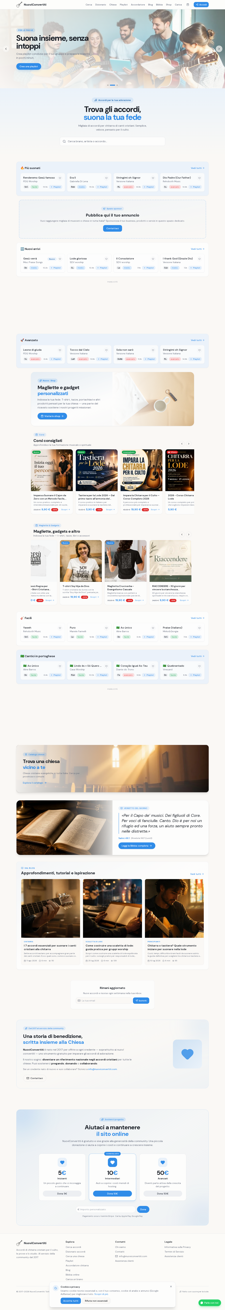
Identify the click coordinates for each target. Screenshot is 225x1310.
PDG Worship (30, 181)
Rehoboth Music (172, 181)
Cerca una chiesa (75, 1256)
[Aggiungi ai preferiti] (60, 178)
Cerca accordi (73, 1247)
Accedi (203, 4)
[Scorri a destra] (189, 444)
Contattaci (112, 228)
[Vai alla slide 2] (110, 85)
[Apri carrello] (187, 4)
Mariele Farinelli (78, 631)
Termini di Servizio (174, 1251)
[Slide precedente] (6, 49)
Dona (143, 1209)
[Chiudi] (171, 1286)
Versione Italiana (125, 181)
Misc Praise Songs (33, 262)
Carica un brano (74, 1279)
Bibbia (159, 4)
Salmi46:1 (124, 838)
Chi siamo (120, 1247)
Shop (169, 4)
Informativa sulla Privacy (178, 1247)
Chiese (113, 4)
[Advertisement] (112, 307)
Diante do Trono (125, 669)
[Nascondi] (220, 1299)
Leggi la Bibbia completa (135, 845)
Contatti (119, 1251)
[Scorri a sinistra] (182, 444)
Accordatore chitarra (77, 1265)
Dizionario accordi (75, 1251)
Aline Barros (122, 631)
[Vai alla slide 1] (108, 85)
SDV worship (77, 262)
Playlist (124, 4)
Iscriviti (143, 1000)
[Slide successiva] (219, 49)
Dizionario (100, 4)
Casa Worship (77, 669)
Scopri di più (101, 1294)
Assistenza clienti (124, 1260)
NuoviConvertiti (35, 1243)
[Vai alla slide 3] (115, 85)
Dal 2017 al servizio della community (46, 1028)
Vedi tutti (196, 168)
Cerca (89, 4)
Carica (178, 4)
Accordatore (138, 4)
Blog (150, 4)
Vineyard (167, 669)
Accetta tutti (70, 1300)
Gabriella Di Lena (79, 181)
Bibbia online (72, 1274)
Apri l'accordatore (29, 66)
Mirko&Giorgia (170, 631)
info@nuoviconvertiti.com (102, 1069)
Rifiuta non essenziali (96, 1300)
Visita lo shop (52, 416)
